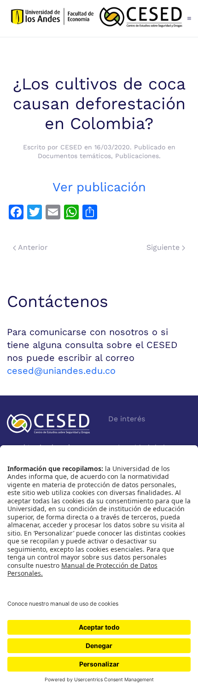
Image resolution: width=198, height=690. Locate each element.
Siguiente (164, 247)
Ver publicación (99, 187)
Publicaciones (137, 155)
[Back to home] (97, 18)
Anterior (32, 247)
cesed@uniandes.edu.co (61, 370)
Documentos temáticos (74, 155)
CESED (71, 147)
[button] (189, 18)
